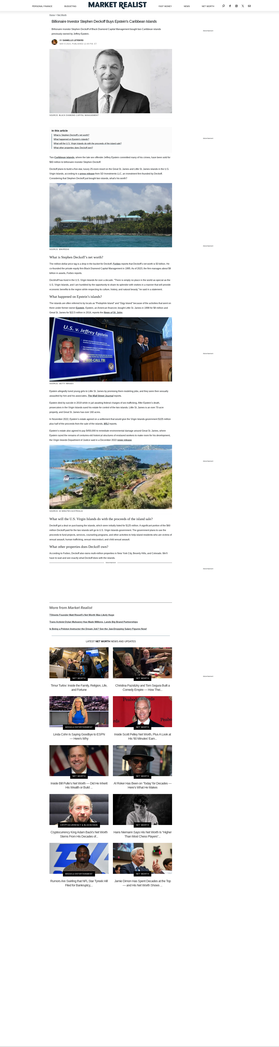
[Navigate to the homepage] (117, 5)
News (187, 6)
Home (52, 15)
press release (87, 173)
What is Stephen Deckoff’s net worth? (71, 135)
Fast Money (165, 6)
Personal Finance (42, 6)
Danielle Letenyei (73, 40)
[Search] (223, 5)
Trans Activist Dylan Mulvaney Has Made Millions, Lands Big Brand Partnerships (93, 622)
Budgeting (70, 6)
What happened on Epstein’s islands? (71, 139)
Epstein (80, 308)
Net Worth (208, 6)
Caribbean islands (64, 157)
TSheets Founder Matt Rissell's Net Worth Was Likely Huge (81, 615)
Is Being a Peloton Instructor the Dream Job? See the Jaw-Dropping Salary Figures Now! (98, 629)
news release (124, 440)
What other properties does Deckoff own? (73, 147)
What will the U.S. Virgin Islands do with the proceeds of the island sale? (87, 143)
